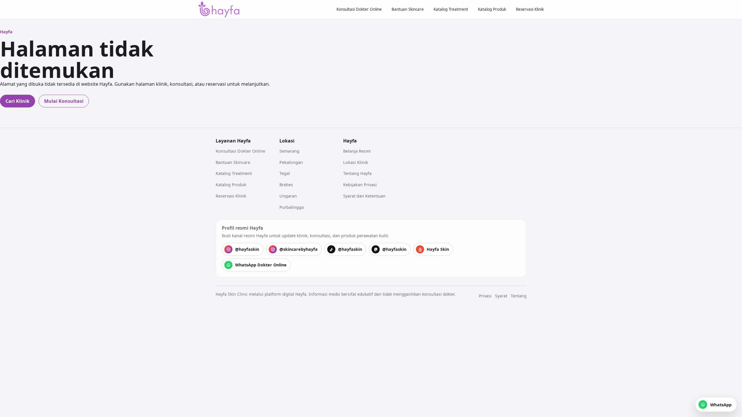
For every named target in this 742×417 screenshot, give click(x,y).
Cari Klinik (18, 101)
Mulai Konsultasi (63, 101)
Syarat (501, 296)
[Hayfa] (218, 9)
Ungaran (288, 196)
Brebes (286, 184)
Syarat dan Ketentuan (364, 196)
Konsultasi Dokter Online (359, 9)
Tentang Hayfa (357, 173)
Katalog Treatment (451, 9)
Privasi (485, 296)
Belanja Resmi (357, 151)
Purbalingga (291, 207)
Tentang (518, 296)
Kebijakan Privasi (360, 184)
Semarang (289, 151)
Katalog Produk (492, 9)
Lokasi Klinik (355, 162)
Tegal (284, 173)
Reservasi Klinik (530, 9)
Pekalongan (291, 162)
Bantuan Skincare (408, 9)
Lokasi (286, 141)
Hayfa (350, 141)
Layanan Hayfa (233, 141)
